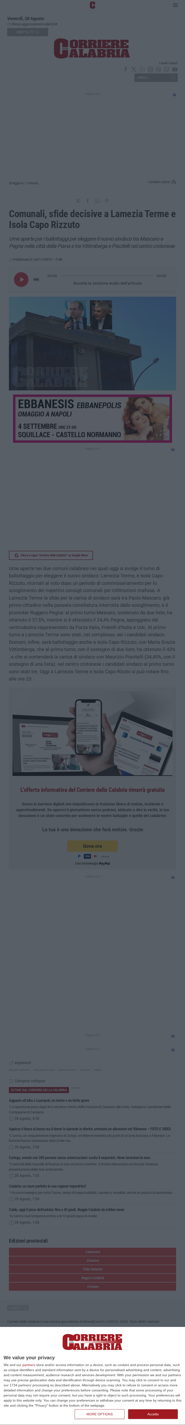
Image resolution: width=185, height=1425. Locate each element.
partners (28, 1365)
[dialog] (92, 1376)
